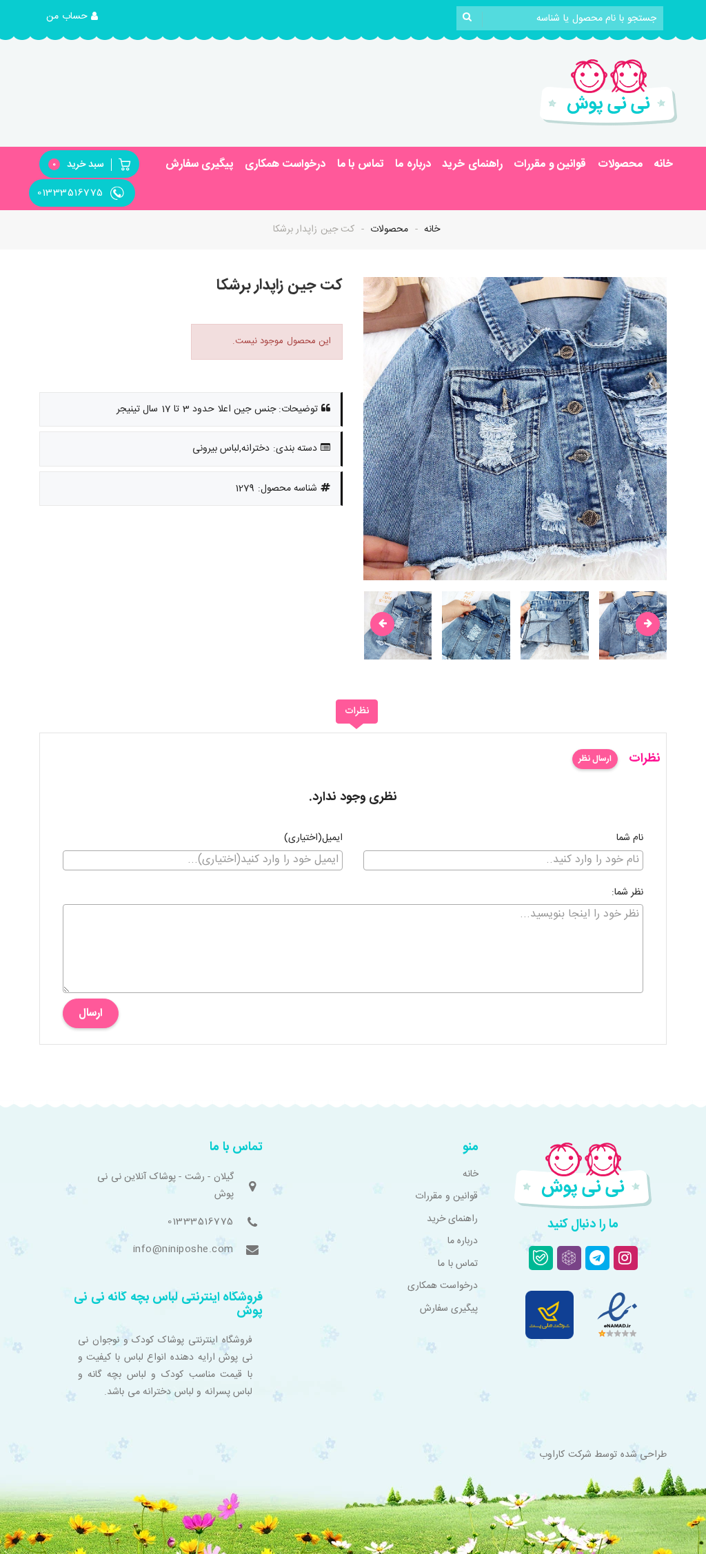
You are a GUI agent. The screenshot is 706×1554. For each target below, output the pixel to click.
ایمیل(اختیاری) (313, 838)
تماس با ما (360, 164)
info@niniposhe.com (183, 1249)
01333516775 (201, 1222)
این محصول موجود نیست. (282, 341)
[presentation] (382, 624)
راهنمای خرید (472, 164)
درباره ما (413, 164)
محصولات (620, 164)
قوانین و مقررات (550, 164)
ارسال (91, 1013)
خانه (663, 164)
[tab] (357, 711)
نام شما (630, 838)
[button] (72, 17)
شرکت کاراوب (565, 1454)
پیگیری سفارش (199, 164)
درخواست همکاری (285, 164)
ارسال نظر (595, 759)
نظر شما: (628, 893)
